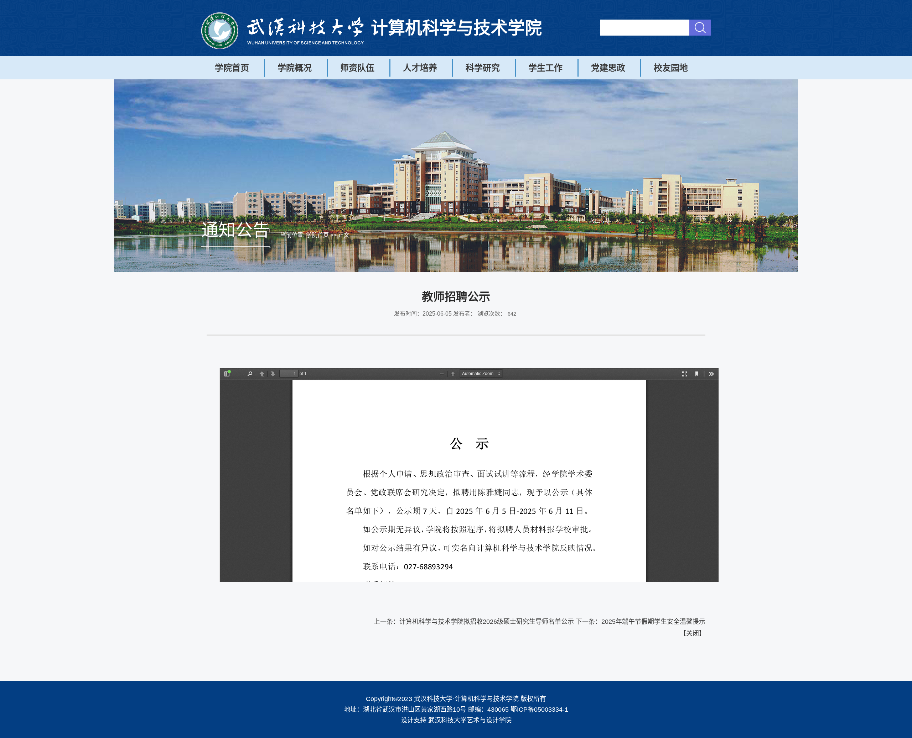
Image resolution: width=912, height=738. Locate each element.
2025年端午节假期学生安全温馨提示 (653, 621)
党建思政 (608, 68)
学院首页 (232, 68)
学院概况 (295, 68)
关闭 (692, 633)
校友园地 (671, 68)
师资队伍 (357, 68)
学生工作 (545, 68)
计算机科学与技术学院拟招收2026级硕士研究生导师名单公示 (486, 621)
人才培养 (420, 68)
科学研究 (483, 68)
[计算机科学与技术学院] (282, 47)
